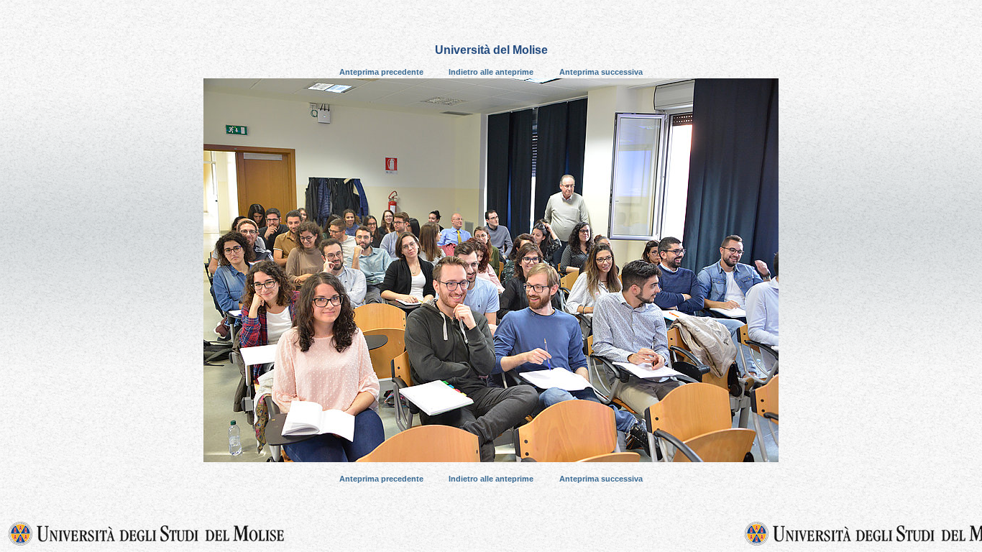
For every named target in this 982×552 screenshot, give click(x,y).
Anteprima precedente (381, 72)
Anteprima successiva (601, 72)
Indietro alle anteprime (491, 72)
